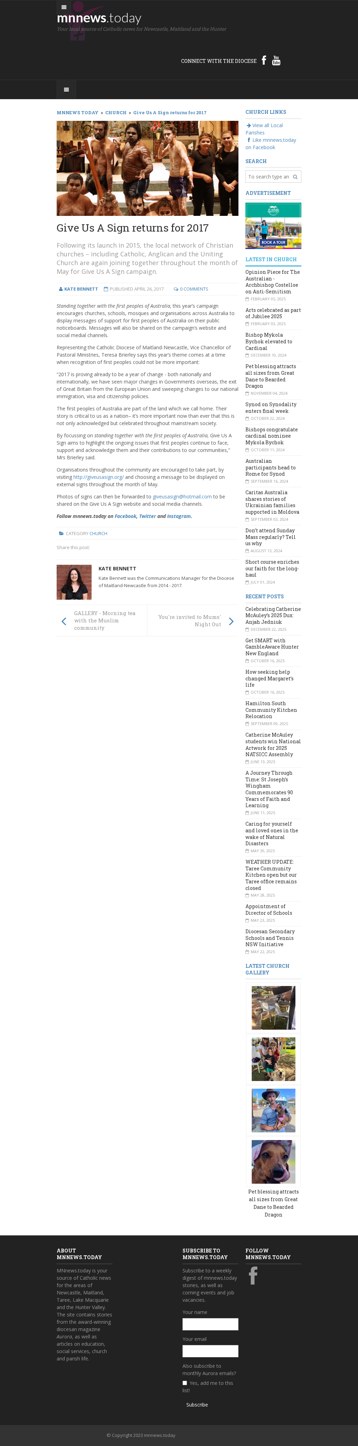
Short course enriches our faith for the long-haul (272, 568)
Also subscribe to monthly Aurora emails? (209, 1369)
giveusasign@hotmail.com (182, 496)
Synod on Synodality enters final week (270, 407)
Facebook (125, 516)
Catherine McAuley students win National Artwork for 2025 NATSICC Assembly (273, 744)
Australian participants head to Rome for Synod (270, 467)
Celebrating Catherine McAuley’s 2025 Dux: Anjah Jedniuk (273, 615)
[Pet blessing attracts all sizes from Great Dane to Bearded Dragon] (273, 1007)
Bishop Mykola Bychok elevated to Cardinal (268, 341)
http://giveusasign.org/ (98, 477)
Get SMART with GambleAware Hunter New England (272, 647)
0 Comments (194, 289)
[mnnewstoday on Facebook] (264, 60)
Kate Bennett (117, 568)
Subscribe (197, 1404)
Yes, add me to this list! (207, 1387)
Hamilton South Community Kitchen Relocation (271, 710)
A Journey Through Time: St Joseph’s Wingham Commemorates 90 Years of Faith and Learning (269, 789)
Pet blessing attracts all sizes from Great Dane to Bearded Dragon (270, 376)
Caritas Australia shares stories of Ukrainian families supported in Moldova (272, 502)
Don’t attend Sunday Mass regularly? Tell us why (270, 537)
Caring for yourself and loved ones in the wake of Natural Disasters (271, 833)
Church (98, 533)
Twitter (147, 516)
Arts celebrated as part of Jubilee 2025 (273, 313)
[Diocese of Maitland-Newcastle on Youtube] (276, 60)
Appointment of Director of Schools (268, 909)
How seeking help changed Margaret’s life (269, 678)
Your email (194, 1339)
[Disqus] (147, 738)
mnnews (99, 17)
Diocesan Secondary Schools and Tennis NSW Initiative (270, 938)
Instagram (179, 516)
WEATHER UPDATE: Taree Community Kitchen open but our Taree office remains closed (271, 875)
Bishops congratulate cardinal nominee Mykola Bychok (271, 436)
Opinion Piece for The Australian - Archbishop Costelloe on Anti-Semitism (272, 282)
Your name (194, 1312)
